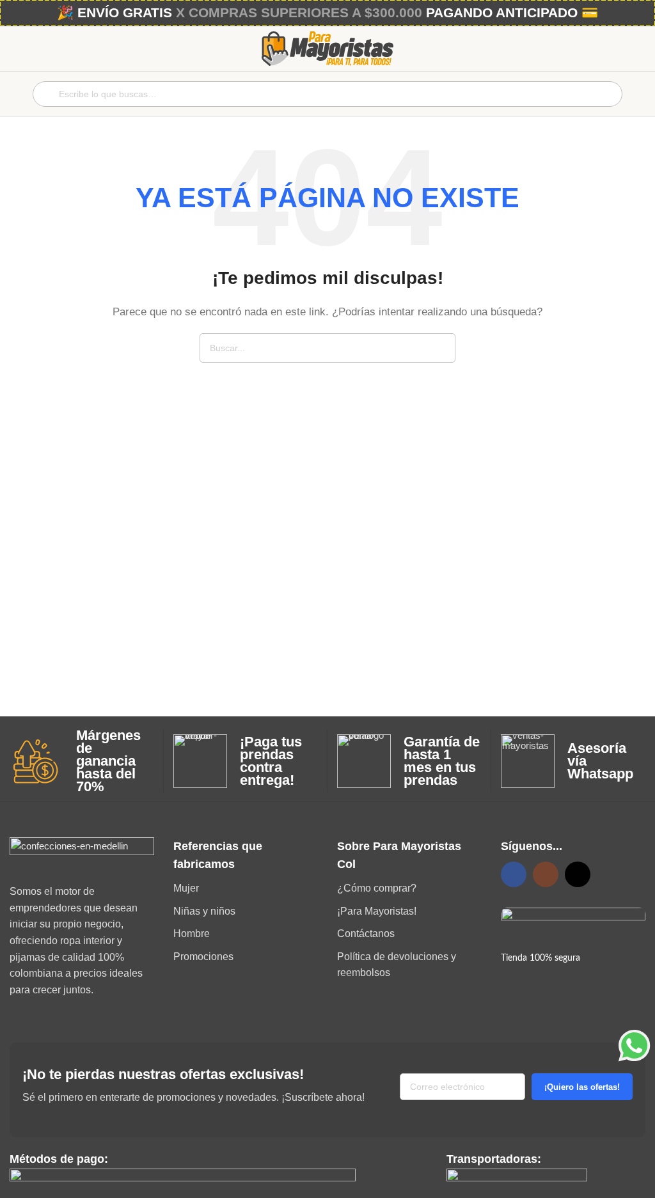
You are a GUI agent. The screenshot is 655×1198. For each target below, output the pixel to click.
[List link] (245, 888)
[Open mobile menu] (14, 94)
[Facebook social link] (513, 874)
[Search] (440, 348)
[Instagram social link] (545, 874)
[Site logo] (327, 47)
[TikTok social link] (577, 874)
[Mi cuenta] (640, 94)
